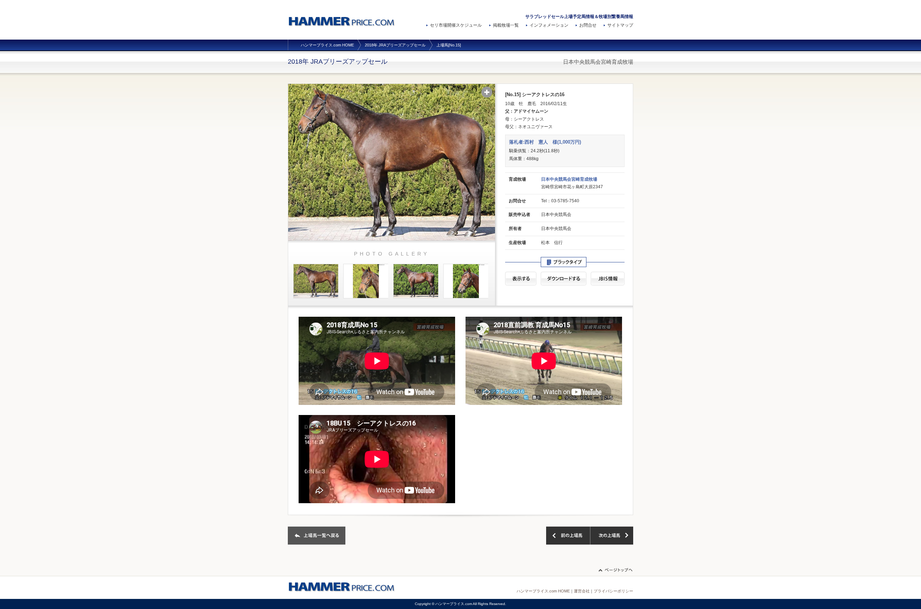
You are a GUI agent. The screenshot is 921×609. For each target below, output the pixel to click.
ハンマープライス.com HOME (327, 45)
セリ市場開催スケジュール (456, 25)
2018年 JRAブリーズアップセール (395, 45)
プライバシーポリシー (613, 591)
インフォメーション (549, 25)
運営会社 (582, 591)
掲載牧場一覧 (506, 25)
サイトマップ (620, 25)
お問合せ (587, 25)
